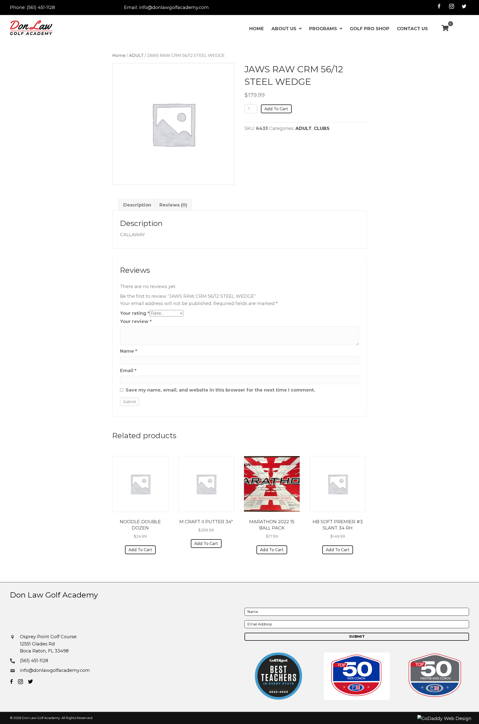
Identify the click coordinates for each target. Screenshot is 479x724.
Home (118, 55)
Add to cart (276, 108)
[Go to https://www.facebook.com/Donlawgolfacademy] (439, 6)
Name (128, 351)
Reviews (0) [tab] (173, 205)
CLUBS (322, 128)
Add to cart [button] (140, 549)
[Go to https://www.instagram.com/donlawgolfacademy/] (452, 6)
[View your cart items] (445, 29)
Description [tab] (137, 205)
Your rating (134, 313)
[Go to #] (464, 6)
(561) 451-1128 (41, 7)
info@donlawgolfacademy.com (174, 7)
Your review (136, 321)
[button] (356, 637)
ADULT (136, 55)
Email (128, 370)
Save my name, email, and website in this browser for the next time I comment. (220, 390)
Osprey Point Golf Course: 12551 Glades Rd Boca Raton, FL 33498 (48, 644)
